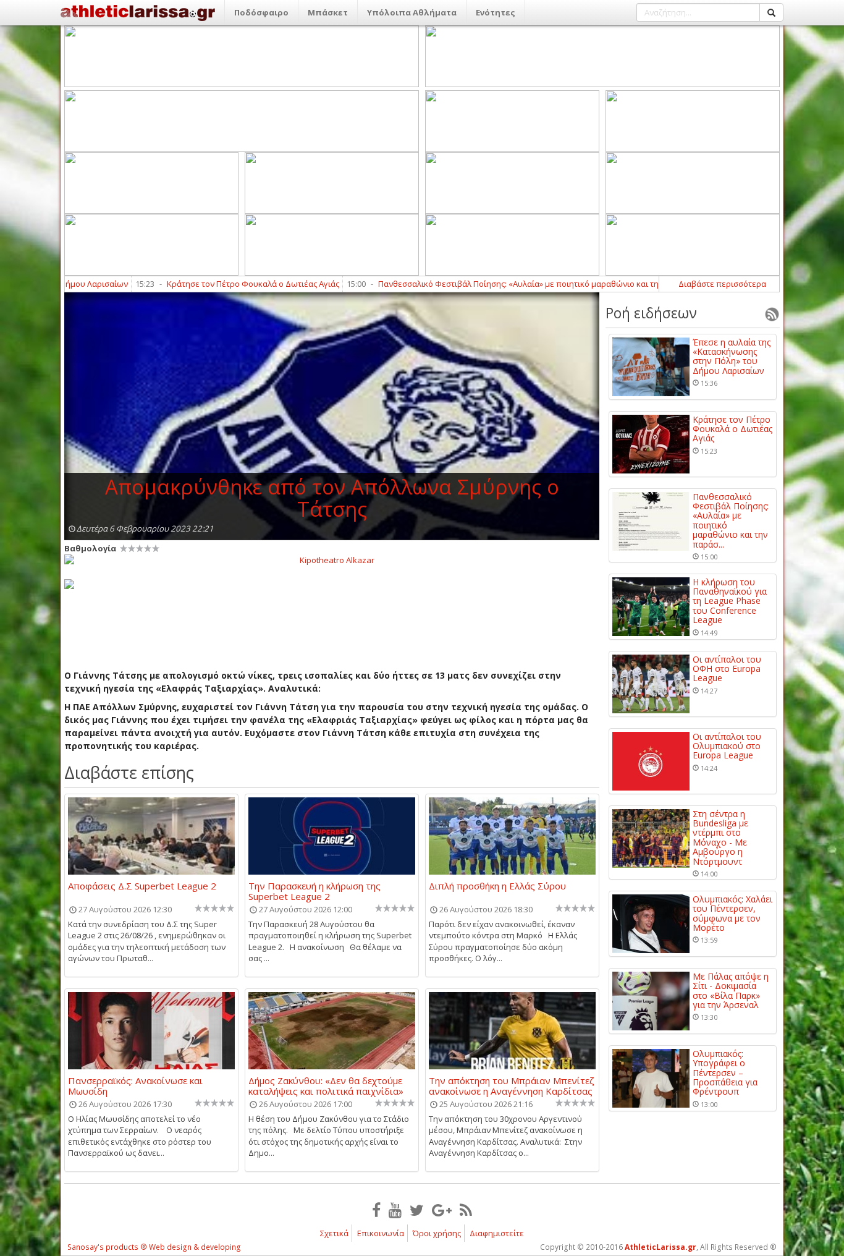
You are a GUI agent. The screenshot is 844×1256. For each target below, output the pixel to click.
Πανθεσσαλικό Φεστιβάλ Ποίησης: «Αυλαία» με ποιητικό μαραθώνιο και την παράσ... (731, 520)
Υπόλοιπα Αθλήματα (412, 12)
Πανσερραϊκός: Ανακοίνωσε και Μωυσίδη (135, 1085)
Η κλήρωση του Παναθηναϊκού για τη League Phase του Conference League (730, 601)
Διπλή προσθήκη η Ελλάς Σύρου (497, 886)
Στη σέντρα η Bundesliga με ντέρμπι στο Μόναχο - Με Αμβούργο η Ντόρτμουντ (720, 837)
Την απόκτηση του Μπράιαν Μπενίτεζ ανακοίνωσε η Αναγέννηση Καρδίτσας (511, 1085)
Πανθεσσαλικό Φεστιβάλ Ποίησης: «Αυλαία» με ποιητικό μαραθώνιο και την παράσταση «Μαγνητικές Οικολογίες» (541, 283)
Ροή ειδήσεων (651, 313)
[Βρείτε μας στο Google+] (442, 1209)
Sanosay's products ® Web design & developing (154, 1247)
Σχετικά (334, 1233)
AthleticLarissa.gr (660, 1247)
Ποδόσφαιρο (261, 12)
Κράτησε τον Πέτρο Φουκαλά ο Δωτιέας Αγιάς (202, 283)
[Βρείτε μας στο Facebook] (376, 1209)
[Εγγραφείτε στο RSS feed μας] (466, 1209)
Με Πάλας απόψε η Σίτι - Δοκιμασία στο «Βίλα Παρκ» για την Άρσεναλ (731, 991)
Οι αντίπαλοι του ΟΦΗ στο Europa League (727, 669)
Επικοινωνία (380, 1233)
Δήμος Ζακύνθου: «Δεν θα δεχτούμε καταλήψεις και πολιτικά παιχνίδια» (325, 1085)
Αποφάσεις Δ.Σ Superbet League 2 (142, 886)
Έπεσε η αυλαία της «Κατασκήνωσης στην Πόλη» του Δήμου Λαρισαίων (731, 356)
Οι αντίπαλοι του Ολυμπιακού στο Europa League (727, 746)
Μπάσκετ (328, 12)
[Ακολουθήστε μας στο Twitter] (417, 1209)
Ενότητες (495, 12)
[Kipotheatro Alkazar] (331, 559)
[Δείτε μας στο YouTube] (395, 1209)
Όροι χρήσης (437, 1233)
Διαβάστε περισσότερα (722, 283)
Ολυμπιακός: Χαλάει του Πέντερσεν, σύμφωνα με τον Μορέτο (732, 913)
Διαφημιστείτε (497, 1233)
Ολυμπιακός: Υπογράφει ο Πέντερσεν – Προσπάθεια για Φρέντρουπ (725, 1073)
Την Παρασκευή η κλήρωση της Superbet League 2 (314, 891)
